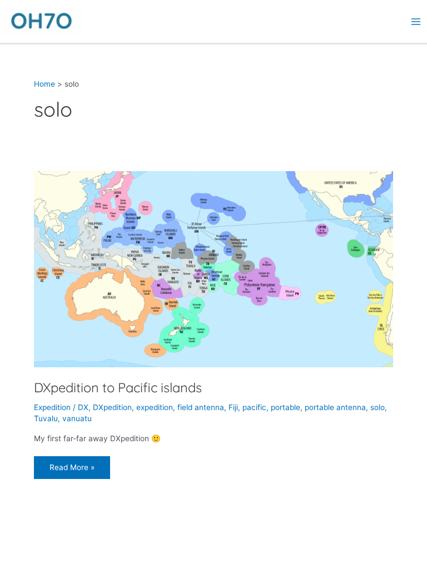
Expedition (52, 407)
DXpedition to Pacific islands (118, 387)
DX (83, 407)
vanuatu (77, 418)
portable (285, 407)
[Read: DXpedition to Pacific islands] (213, 268)
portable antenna (335, 407)
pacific (254, 407)
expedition (154, 407)
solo (377, 407)
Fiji (233, 407)
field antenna (200, 407)
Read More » (72, 464)
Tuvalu (46, 418)
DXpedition (112, 407)
